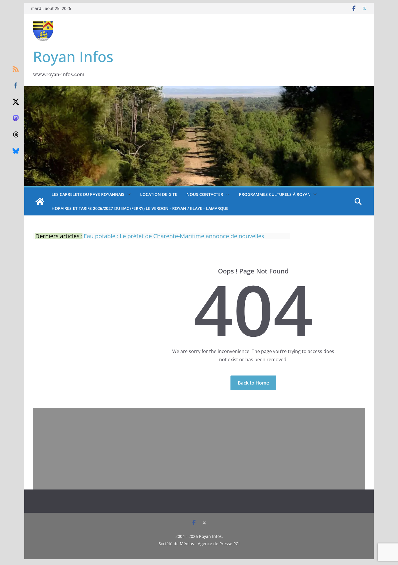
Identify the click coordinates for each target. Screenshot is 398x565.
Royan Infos (73, 56)
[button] (127, 194)
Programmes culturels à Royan (275, 194)
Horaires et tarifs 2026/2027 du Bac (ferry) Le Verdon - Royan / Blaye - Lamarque (140, 208)
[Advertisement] (199, 448)
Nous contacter (204, 194)
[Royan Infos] (199, 90)
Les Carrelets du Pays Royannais (88, 194)
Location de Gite (158, 194)
